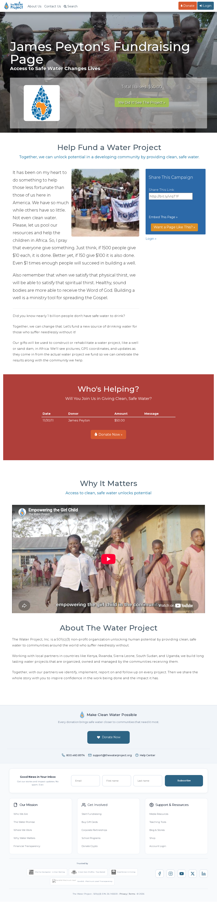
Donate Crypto (90, 846)
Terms (132, 893)
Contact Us (52, 6)
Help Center (147, 755)
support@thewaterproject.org (112, 755)
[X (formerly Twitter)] (192, 873)
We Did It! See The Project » (141, 103)
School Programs (91, 838)
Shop (152, 838)
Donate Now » (110, 434)
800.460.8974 (75, 755)
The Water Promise (24, 822)
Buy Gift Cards (90, 822)
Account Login (157, 846)
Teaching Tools (157, 822)
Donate (188, 6)
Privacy (123, 893)
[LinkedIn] (203, 873)
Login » (151, 239)
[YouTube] (181, 873)
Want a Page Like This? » (174, 227)
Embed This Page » (163, 217)
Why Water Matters (24, 838)
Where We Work (23, 830)
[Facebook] (159, 873)
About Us (34, 6)
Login (206, 6)
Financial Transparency (27, 846)
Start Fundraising (92, 813)
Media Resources (158, 813)
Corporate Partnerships (94, 830)
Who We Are (21, 813)
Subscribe (184, 780)
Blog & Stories (157, 830)
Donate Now (111, 737)
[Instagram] (170, 873)
